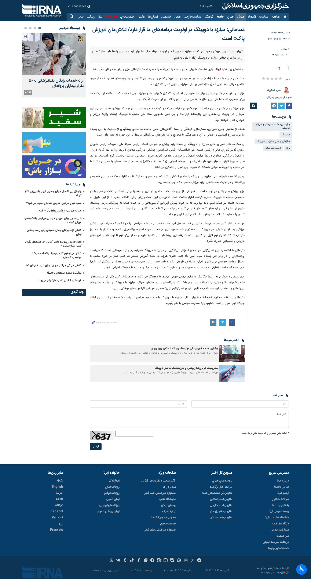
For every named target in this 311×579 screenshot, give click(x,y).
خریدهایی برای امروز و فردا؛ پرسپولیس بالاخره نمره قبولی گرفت (52, 220)
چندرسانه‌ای (127, 16)
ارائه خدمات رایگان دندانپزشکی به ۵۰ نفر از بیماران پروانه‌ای (56, 83)
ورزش (240, 16)
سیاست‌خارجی (192, 16)
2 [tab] (35, 28)
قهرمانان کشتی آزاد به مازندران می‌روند (59, 280)
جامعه (220, 16)
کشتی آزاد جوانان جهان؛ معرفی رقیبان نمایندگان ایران (54, 232)
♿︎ (302, 569)
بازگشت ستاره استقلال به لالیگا (64, 273)
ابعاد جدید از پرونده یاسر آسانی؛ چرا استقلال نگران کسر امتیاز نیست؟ (53, 244)
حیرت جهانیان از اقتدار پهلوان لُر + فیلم (60, 211)
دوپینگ (286, 135)
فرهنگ (209, 16)
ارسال (96, 549)
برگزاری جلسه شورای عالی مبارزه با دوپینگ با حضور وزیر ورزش (184, 451)
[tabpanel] (54, 65)
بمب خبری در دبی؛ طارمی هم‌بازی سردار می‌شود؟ (53, 203)
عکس (141, 16)
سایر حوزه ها (278, 55)
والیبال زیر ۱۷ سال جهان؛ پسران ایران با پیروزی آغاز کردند (53, 193)
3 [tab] (30, 28)
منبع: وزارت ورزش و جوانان (279, 97)
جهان (230, 16)
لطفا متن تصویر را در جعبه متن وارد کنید (265, 536)
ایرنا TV (110, 16)
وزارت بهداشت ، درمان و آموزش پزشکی (272, 126)
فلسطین (166, 16)
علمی (177, 16)
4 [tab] (25, 28)
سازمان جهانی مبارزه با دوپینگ (273, 141)
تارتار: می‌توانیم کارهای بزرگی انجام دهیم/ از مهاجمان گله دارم (56, 255)
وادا (288, 148)
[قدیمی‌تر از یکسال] (232, 456)
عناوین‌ (275, 16)
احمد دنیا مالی (273, 148)
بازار (100, 16)
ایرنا (255, 6)
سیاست (263, 16)
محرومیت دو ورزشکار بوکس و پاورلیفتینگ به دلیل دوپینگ (186, 471)
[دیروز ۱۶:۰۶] (54, 54)
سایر (81, 16)
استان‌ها (153, 16)
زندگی (91, 16)
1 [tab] (39, 28)
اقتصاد (252, 16)
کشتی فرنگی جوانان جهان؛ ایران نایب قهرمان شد (53, 265)
